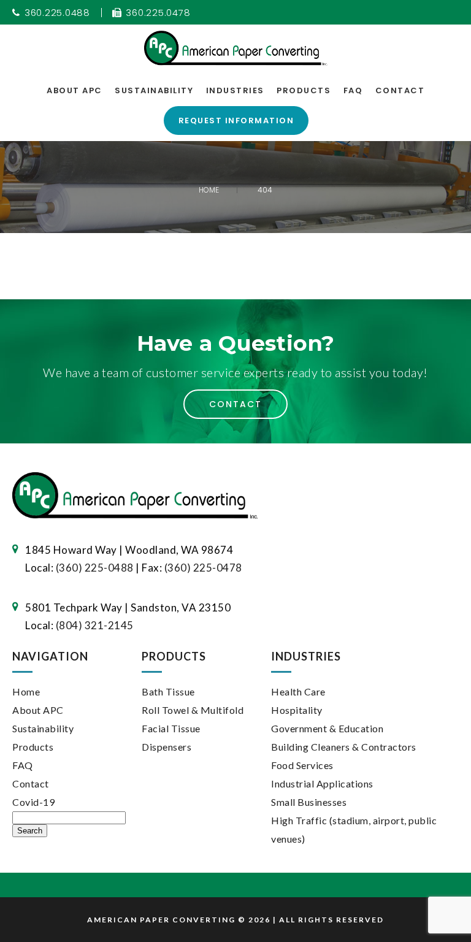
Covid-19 (33, 802)
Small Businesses (309, 802)
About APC (74, 90)
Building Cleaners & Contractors (343, 746)
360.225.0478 (158, 12)
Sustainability (154, 90)
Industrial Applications (322, 783)
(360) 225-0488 (95, 567)
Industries (235, 90)
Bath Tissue (168, 691)
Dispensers (166, 746)
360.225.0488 (57, 12)
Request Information (236, 120)
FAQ (353, 90)
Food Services (302, 765)
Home (26, 691)
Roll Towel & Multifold (192, 710)
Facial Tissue (171, 728)
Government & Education (327, 728)
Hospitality (297, 710)
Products (304, 90)
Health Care (298, 691)
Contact (400, 90)
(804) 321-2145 (95, 625)
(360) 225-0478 (203, 567)
